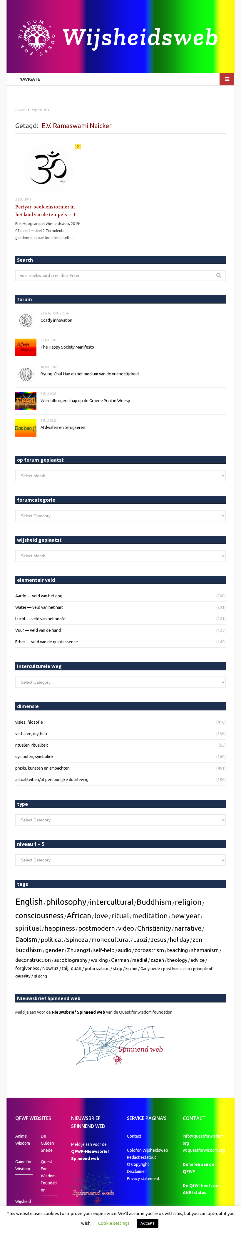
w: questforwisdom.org (204, 1150)
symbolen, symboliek (34, 756)
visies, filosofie (29, 722)
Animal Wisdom (22, 1140)
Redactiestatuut (142, 1157)
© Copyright (138, 1164)
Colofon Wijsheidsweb (147, 1150)
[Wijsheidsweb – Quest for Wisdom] (120, 38)
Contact (134, 1136)
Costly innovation (56, 320)
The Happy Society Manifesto (67, 347)
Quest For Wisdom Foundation (49, 1175)
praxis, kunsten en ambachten (42, 768)
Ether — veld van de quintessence (46, 641)
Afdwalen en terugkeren (63, 427)
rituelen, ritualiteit (31, 745)
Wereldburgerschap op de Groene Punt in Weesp (85, 400)
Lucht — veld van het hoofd (40, 618)
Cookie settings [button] (114, 1223)
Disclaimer (136, 1171)
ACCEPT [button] (147, 1223)
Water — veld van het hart (39, 607)
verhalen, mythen (31, 733)
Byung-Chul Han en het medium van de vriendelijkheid (90, 374)
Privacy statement (143, 1178)
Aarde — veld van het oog (38, 596)
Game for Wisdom (23, 1165)
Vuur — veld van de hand (38, 630)
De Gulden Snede (47, 1143)
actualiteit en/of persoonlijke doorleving (51, 779)
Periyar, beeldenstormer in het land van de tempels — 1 (45, 211)
